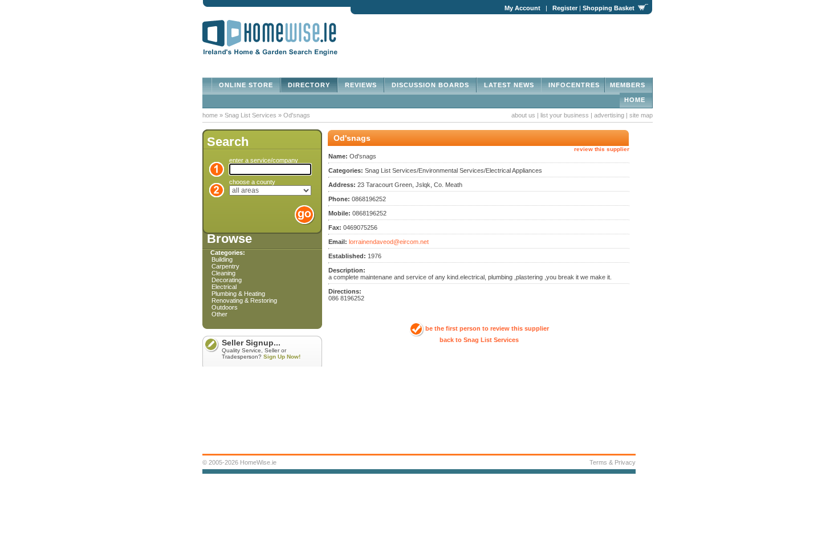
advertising (609, 115)
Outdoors (224, 307)
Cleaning (223, 273)
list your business (564, 115)
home (636, 99)
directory (309, 85)
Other (219, 314)
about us (523, 115)
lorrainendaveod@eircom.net (389, 241)
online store (246, 85)
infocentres (573, 85)
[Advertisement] (519, 38)
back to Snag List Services (479, 339)
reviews (361, 85)
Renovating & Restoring (244, 300)
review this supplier (601, 149)
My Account (522, 8)
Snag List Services (251, 115)
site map (641, 115)
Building (222, 259)
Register (564, 8)
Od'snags (296, 115)
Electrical (224, 286)
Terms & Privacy (612, 462)
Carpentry (225, 266)
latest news (509, 85)
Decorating (226, 279)
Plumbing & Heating (238, 293)
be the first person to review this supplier (487, 328)
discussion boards (430, 85)
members (629, 85)
